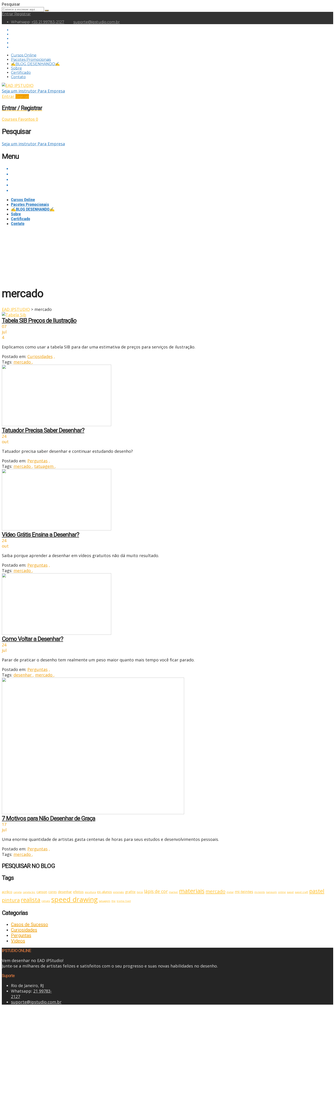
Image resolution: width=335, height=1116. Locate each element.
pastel (316, 891)
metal (230, 892)
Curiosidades (40, 356)
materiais (191, 891)
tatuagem (44, 466)
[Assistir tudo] (14, 314)
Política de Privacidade (107, 1056)
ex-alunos (104, 892)
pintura (11, 900)
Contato (18, 77)
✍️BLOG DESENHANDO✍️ (35, 64)
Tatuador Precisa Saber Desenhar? (43, 430)
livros (140, 892)
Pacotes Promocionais (31, 59)
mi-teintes (244, 891)
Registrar (22, 14)
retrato (45, 901)
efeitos (78, 892)
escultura (90, 892)
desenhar (23, 675)
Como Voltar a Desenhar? (32, 638)
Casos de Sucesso (29, 924)
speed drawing (74, 899)
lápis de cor (156, 891)
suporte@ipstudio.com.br (96, 22)
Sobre (16, 68)
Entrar (8, 14)
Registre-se (37, 1106)
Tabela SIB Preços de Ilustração (39, 320)
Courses (10, 119)
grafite (130, 892)
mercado (22, 362)
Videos (18, 941)
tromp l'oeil (124, 901)
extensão (118, 892)
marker (173, 892)
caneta (17, 892)
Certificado (21, 72)
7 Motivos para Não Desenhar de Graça (48, 818)
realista (30, 900)
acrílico (7, 892)
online (282, 892)
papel (290, 892)
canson (41, 892)
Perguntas (37, 460)
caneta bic (29, 892)
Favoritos (28, 119)
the (113, 901)
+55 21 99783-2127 (47, 22)
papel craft (301, 892)
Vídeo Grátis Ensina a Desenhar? (40, 534)
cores (52, 892)
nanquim (271, 892)
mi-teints (259, 892)
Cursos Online (23, 55)
